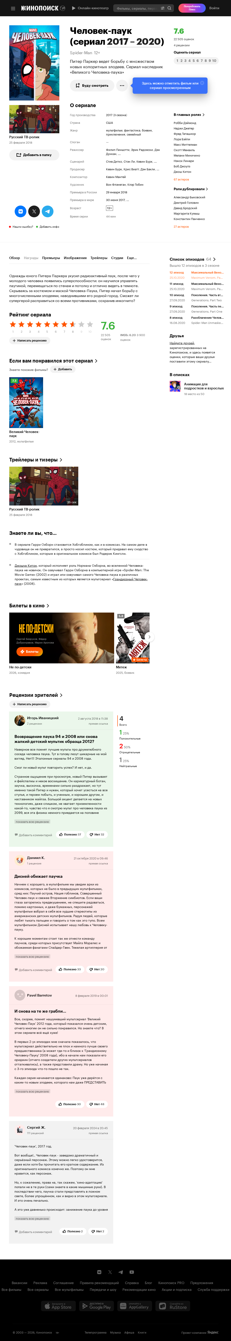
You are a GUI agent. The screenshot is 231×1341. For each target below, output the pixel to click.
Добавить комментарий (35, 834)
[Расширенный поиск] (162, 8)
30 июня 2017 (115, 199)
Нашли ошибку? (23, 226)
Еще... (132, 258)
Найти (169, 8)
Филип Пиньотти (117, 149)
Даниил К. (36, 858)
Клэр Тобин (135, 184)
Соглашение (63, 1282)
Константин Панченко (189, 218)
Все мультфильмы (69, 1289)
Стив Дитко (114, 161)
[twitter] (34, 211)
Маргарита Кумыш (187, 213)
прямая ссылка (98, 723)
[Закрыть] (202, 83)
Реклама (40, 1282)
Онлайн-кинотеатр (93, 8)
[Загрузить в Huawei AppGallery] (134, 1306)
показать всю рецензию (32, 821)
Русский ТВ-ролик (24, 137)
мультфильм (114, 130)
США (109, 122)
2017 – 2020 (134, 41)
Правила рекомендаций (99, 1282)
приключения (115, 134)
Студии (117, 258)
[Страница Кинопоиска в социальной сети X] (110, 1272)
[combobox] (135, 8)
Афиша (129, 1332)
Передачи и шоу (103, 1289)
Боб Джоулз (182, 166)
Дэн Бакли (148, 168)
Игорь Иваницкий (43, 718)
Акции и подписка (177, 1289)
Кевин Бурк (144, 161)
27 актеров (181, 226)
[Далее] (150, 637)
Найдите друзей (182, 342)
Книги (142, 1332)
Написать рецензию (32, 339)
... (119, 153)
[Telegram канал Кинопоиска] (121, 1272)
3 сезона (120, 114)
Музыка (115, 1332)
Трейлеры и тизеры (33, 460)
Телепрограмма (95, 1332)
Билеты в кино (27, 606)
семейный (134, 134)
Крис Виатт (131, 168)
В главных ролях (187, 115)
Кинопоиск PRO (171, 1282)
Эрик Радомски (142, 149)
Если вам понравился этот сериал (51, 361)
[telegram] (47, 211)
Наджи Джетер (184, 128)
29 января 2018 (116, 192)
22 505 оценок (184, 39)
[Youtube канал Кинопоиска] (131, 1272)
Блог (148, 1282)
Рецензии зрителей (33, 695)
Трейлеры (98, 258)
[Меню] (13, 8)
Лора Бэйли (182, 138)
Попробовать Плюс (192, 8)
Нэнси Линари (184, 160)
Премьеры (51, 258)
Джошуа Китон (26, 565)
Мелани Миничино (187, 155)
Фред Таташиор (185, 133)
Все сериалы (38, 1289)
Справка (132, 1282)
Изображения (75, 258)
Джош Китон (182, 171)
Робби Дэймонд (185, 122)
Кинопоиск (44, 1332)
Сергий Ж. (36, 1127)
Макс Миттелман (185, 144)
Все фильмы (11, 1289)
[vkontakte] (20, 211)
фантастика (132, 130)
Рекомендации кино (139, 1289)
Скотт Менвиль (184, 149)
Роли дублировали (189, 189)
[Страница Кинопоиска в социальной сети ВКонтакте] (99, 1272)
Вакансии (19, 1282)
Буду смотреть (95, 85)
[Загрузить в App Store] (58, 1306)
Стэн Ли (129, 161)
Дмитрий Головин (186, 202)
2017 (109, 114)
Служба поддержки (213, 1289)
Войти (214, 8)
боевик (147, 130)
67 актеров (181, 179)
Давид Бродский (185, 207)
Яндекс (213, 1332)
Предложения (201, 1282)
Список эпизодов (190, 259)
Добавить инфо (49, 226)
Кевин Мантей (116, 176)
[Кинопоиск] (39, 8)
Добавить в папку (37, 155)
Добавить (65, 369)
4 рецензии (182, 45)
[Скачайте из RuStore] (172, 1306)
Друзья (177, 335)
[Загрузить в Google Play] (96, 1306)
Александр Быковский (189, 196)
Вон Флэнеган (116, 184)
